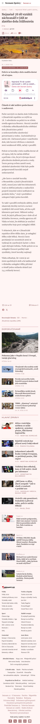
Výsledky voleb (7, 600)
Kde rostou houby (14, 661)
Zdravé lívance (26, 622)
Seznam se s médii (13, 708)
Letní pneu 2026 (26, 638)
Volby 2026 (5, 594)
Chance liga (5, 616)
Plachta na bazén (27, 669)
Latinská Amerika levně (9, 649)
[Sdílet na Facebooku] (3, 310)
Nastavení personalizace (19, 713)
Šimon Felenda (27, 446)
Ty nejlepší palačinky (28, 616)
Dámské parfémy (21, 683)
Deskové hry (10, 686)
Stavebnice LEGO (8, 683)
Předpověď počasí (30, 659)
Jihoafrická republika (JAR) (11, 321)
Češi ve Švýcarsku (7, 647)
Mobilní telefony (27, 680)
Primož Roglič (25, 606)
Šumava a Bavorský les (9, 644)
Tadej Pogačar (25, 603)
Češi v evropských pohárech (19, 664)
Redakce (19, 698)
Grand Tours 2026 (27, 609)
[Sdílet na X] (7, 310)
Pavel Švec (25, 508)
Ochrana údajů (9, 700)
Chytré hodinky (28, 686)
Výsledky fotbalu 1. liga (9, 619)
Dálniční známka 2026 (28, 641)
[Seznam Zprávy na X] (15, 721)
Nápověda (32, 695)
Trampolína (11, 672)
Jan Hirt (23, 600)
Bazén (19, 669)
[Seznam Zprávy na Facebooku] (10, 721)
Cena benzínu (25, 661)
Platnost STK (25, 652)
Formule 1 (5, 628)
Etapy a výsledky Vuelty (29, 597)
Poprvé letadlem (7, 641)
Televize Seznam (27, 705)
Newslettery (12, 710)
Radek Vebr (20, 493)
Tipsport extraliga (8, 622)
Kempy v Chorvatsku (8, 638)
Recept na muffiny (27, 619)
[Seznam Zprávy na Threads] (24, 721)
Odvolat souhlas (25, 710)
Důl (18, 318)
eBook (7, 33)
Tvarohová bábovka (27, 625)
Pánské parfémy (19, 689)
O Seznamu (16, 695)
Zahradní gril (25, 675)
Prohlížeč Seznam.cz (12, 705)
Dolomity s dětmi (7, 652)
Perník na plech (26, 631)
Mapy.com (19, 659)
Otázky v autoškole (27, 649)
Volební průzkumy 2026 (9, 597)
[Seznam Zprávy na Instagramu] (20, 721)
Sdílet (15, 33)
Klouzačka (27, 672)
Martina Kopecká (28, 436)
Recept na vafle (26, 628)
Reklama (27, 698)
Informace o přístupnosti (25, 700)
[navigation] (2, 3)
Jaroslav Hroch (28, 491)
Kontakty (11, 698)
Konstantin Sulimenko (23, 475)
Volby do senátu (7, 606)
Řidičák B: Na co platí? (28, 647)
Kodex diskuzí (27, 708)
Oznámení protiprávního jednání (19, 703)
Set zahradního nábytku (11, 675)
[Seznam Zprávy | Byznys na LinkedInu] (29, 721)
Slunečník (20, 672)
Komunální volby (7, 609)
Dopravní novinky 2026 (28, 644)
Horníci (24, 318)
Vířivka (32, 675)
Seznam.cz (27, 3)
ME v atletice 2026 (8, 625)
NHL (3, 631)
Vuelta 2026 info (26, 594)
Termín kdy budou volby (10, 603)
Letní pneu (32, 683)
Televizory (18, 686)
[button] (20, 47)
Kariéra (24, 695)
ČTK (3, 26)
